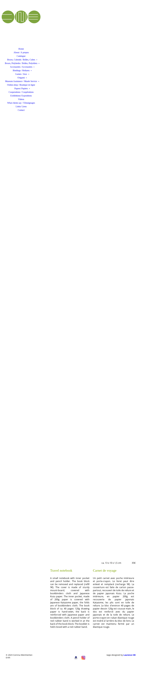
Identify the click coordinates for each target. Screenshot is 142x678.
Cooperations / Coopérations (21, 92)
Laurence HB (129, 655)
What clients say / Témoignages (21, 103)
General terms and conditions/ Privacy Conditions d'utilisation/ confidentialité (54, 656)
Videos (21, 99)
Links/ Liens (21, 106)
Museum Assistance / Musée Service (21, 81)
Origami (21, 77)
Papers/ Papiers (21, 88)
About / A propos (21, 52)
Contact (21, 110)
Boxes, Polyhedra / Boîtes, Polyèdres (21, 63)
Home (21, 49)
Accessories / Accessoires (21, 67)
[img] (21, 25)
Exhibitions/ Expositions (21, 95)
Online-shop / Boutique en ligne (21, 85)
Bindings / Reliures (21, 70)
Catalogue (21, 56)
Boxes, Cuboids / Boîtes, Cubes (21, 59)
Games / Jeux (21, 74)
